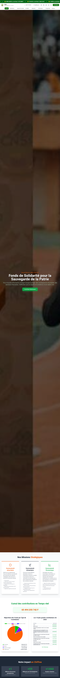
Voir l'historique (45, 647)
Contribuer (56, 4)
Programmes (48, 8)
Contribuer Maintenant (30, 289)
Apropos (53, 8)
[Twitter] (44, 5)
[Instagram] (46, 5)
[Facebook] (41, 5)
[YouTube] (51, 5)
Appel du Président (20, 8)
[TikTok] (49, 5)
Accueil (6, 8)
